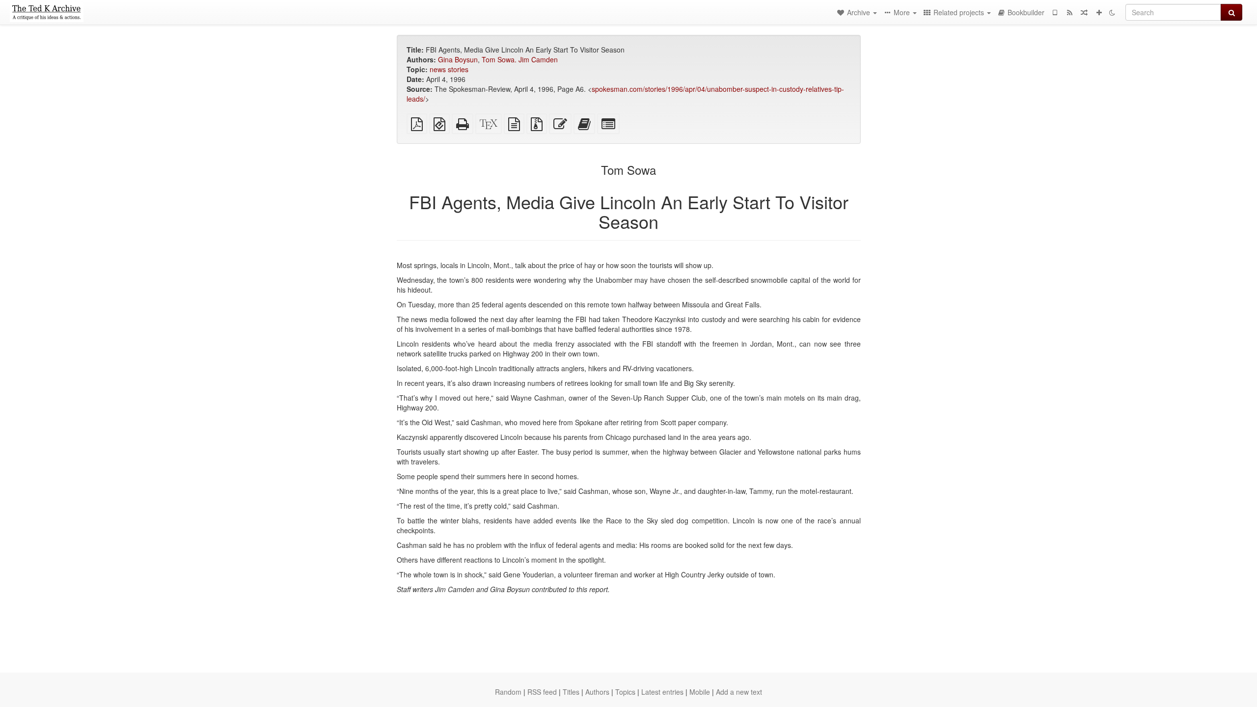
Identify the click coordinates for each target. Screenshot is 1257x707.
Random (508, 692)
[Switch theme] (1112, 12)
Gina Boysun (458, 59)
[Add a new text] (1099, 12)
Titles (571, 692)
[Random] (1084, 12)
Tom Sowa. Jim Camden (520, 59)
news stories (449, 69)
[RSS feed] (1069, 12)
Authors (597, 692)
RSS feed (542, 692)
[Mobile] (1054, 12)
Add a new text (739, 692)
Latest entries (662, 692)
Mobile (699, 692)
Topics (625, 692)
